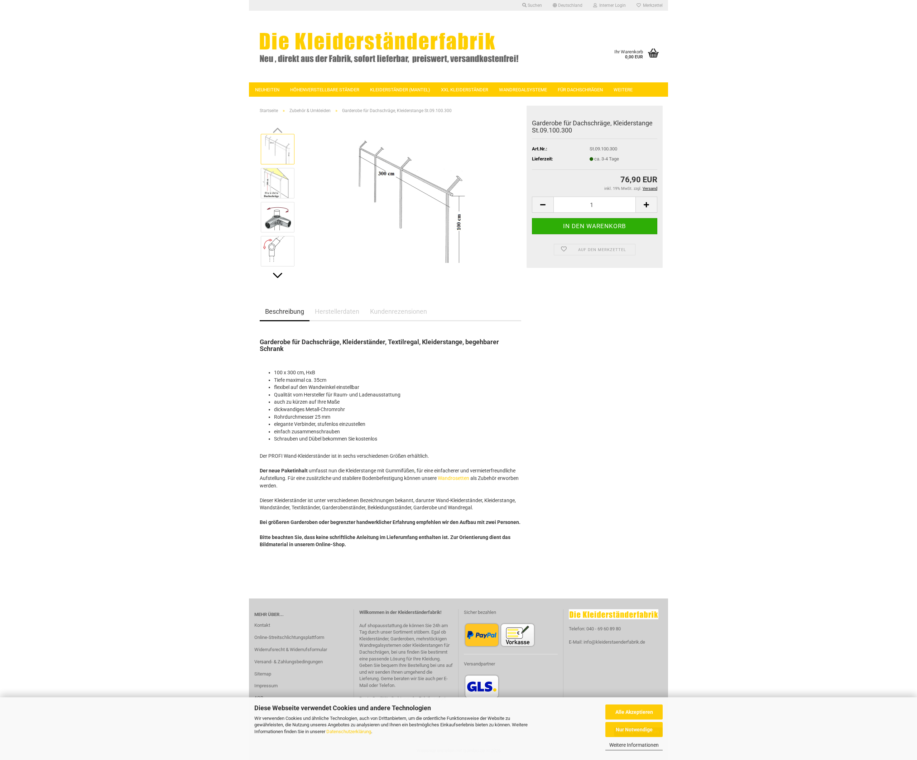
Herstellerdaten (337, 311)
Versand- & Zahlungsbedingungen (288, 661)
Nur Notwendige (634, 729)
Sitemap (262, 674)
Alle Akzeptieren (634, 712)
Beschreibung (284, 311)
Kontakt (262, 625)
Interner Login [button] (611, 5)
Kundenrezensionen (398, 311)
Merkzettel (652, 5)
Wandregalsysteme (523, 89)
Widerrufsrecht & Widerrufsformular (290, 649)
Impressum (266, 685)
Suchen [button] (534, 5)
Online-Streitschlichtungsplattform (289, 637)
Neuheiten (267, 89)
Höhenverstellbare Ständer (324, 89)
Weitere (623, 89)
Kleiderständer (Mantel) (400, 89)
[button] (567, 5)
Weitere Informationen (634, 745)
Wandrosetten (453, 478)
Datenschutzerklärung (348, 731)
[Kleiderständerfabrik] (388, 46)
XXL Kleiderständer (464, 89)
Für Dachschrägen (580, 89)
